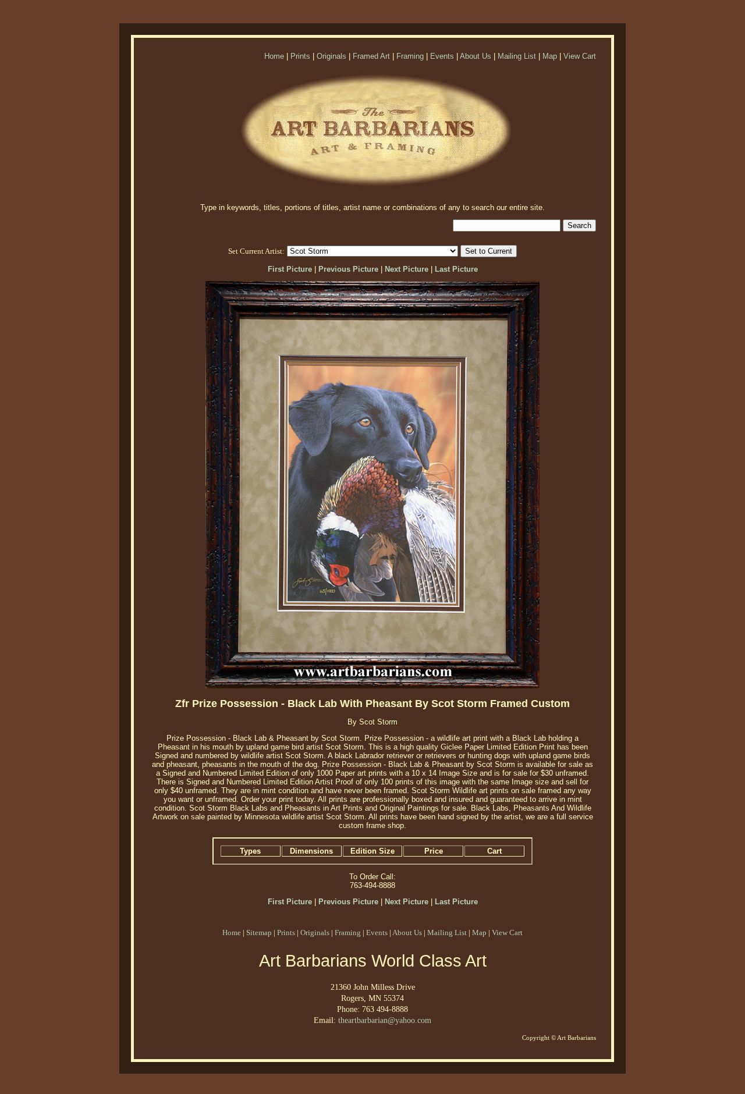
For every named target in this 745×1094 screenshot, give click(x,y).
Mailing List (517, 56)
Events (442, 56)
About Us (475, 56)
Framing (410, 56)
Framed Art (371, 56)
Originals (331, 56)
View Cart (579, 56)
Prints (300, 56)
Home (274, 56)
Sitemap (259, 932)
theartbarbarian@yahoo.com (384, 1020)
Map (549, 56)
